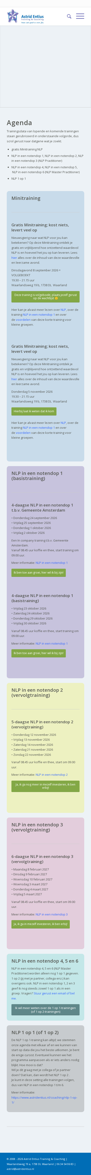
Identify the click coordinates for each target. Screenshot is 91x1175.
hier (14, 258)
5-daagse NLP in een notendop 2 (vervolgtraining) (42, 724)
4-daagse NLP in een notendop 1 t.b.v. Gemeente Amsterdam (42, 507)
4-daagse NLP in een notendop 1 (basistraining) (42, 598)
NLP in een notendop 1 (52, 563)
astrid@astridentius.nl (20, 1169)
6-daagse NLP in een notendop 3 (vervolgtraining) (42, 859)
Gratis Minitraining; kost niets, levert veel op (40, 227)
